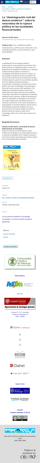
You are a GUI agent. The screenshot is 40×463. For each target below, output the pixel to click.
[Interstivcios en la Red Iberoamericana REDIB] (20, 359)
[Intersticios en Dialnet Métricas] (20, 329)
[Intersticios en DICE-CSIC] (20, 341)
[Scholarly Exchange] (20, 400)
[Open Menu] (2, 2)
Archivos (10, 7)
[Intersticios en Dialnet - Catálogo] (19, 368)
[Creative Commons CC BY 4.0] (20, 420)
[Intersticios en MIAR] (20, 346)
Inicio (3, 7)
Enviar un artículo (11, 246)
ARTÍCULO (8, 178)
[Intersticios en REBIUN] (20, 376)
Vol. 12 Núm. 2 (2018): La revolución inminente (16, 9)
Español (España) (9, 234)
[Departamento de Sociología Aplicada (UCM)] (20, 309)
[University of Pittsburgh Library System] (20, 394)
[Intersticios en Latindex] (20, 336)
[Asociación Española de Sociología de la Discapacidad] (20, 289)
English (5, 237)
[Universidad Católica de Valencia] (20, 269)
